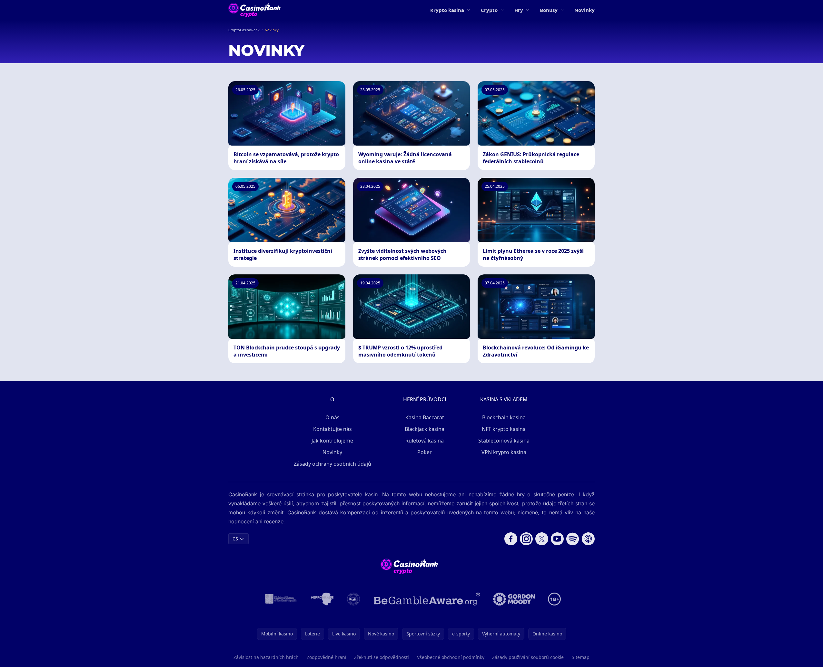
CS (235, 539)
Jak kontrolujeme (332, 440)
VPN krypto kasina (503, 452)
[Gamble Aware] (427, 599)
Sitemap (581, 657)
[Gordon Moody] (514, 599)
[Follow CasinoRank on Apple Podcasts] (588, 538)
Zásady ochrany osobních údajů (332, 463)
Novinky (584, 10)
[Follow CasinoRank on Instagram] (526, 538)
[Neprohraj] (322, 599)
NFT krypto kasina (504, 429)
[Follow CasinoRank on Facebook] (510, 538)
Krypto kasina (447, 10)
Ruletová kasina (424, 440)
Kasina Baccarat (424, 417)
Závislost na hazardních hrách (266, 657)
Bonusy (549, 10)
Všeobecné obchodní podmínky (450, 657)
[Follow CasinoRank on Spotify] (572, 538)
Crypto (489, 10)
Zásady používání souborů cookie (528, 657)
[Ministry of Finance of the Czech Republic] (280, 599)
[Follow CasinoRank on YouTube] (557, 538)
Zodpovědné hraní (326, 657)
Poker (424, 452)
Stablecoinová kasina (504, 440)
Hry (518, 10)
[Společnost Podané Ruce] (353, 599)
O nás (332, 417)
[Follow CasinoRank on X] (541, 538)
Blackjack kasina (424, 429)
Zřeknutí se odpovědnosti (381, 657)
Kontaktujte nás (332, 429)
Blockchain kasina (504, 417)
